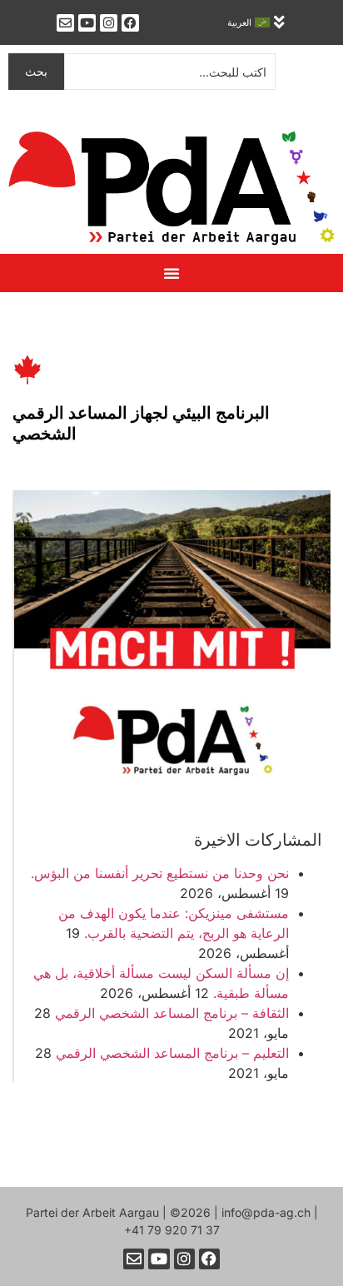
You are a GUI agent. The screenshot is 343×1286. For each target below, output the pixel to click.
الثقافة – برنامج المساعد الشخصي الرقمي (172, 1013)
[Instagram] (108, 23)
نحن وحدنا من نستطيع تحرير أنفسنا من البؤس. (160, 873)
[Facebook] (130, 23)
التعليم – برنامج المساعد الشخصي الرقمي (172, 1053)
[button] (279, 22)
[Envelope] (65, 23)
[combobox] (170, 71)
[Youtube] (87, 23)
